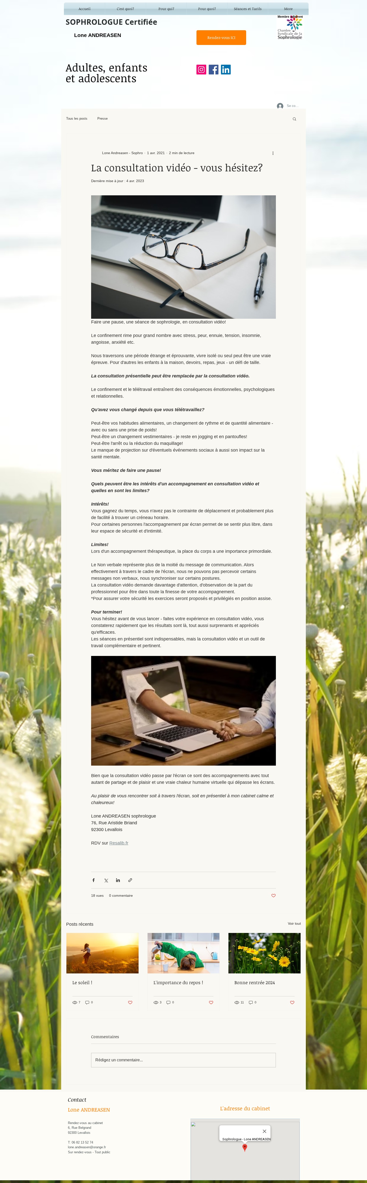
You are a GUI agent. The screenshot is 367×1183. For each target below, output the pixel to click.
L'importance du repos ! (178, 982)
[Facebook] (213, 69)
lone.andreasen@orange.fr (87, 1147)
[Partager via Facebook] (93, 880)
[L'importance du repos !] (184, 953)
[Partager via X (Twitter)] (105, 880)
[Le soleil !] (102, 953)
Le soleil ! (82, 982)
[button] (294, 119)
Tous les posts (76, 118)
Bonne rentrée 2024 (254, 982)
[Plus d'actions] (273, 153)
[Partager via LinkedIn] (118, 880)
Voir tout (294, 923)
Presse (102, 118)
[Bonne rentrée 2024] (264, 953)
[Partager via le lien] (130, 880)
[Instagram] (201, 69)
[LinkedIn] (226, 69)
